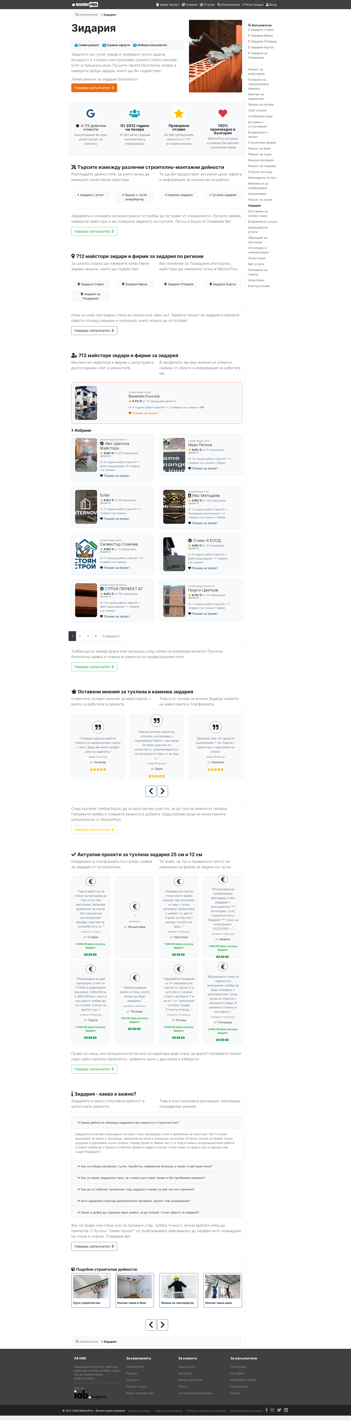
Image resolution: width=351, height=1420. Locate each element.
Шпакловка (256, 280)
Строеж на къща (260, 172)
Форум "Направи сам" (140, 1396)
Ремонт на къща (259, 154)
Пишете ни (132, 1383)
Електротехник (259, 286)
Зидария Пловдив (180, 284)
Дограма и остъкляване (257, 124)
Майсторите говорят (243, 1383)
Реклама (131, 1376)
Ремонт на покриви (262, 166)
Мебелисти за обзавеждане (258, 186)
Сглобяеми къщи (260, 116)
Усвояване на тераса (257, 272)
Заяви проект (169, 4)
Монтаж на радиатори (256, 96)
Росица (181, 1020)
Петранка (225, 1022)
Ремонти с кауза (136, 1389)
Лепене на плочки (261, 104)
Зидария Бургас (224, 284)
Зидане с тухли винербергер (135, 197)
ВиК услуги (256, 264)
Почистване (256, 258)
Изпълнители (230, 4)
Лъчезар (159, 758)
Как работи (185, 1376)
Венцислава (136, 927)
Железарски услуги (262, 177)
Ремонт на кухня (260, 199)
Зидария (254, 205)
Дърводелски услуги (258, 230)
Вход (273, 4)
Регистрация (253, 4)
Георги (93, 1020)
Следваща (110, 636)
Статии (209, 4)
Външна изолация (261, 160)
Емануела (218, 760)
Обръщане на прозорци (257, 240)
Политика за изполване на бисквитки (206, 1414)
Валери (100, 758)
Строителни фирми (262, 142)
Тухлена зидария (223, 195)
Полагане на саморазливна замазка (258, 84)
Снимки (191, 4)
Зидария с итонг (91, 195)
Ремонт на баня (259, 148)
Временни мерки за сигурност (246, 1414)
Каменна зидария (180, 195)
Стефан (92, 937)
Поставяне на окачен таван (258, 213)
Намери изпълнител (93, 88)
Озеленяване (257, 194)
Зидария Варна (135, 284)
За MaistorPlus (135, 1370)
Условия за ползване (139, 1414)
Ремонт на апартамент (256, 72)
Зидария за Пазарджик (91, 296)
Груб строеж (257, 110)
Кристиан (181, 937)
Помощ (182, 1389)
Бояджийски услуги (262, 221)
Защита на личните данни (168, 1414)
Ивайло (225, 939)
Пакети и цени (239, 1389)
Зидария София (92, 284)
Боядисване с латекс (258, 134)
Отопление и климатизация (258, 250)
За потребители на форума (195, 1396)
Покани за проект (144, 413)
